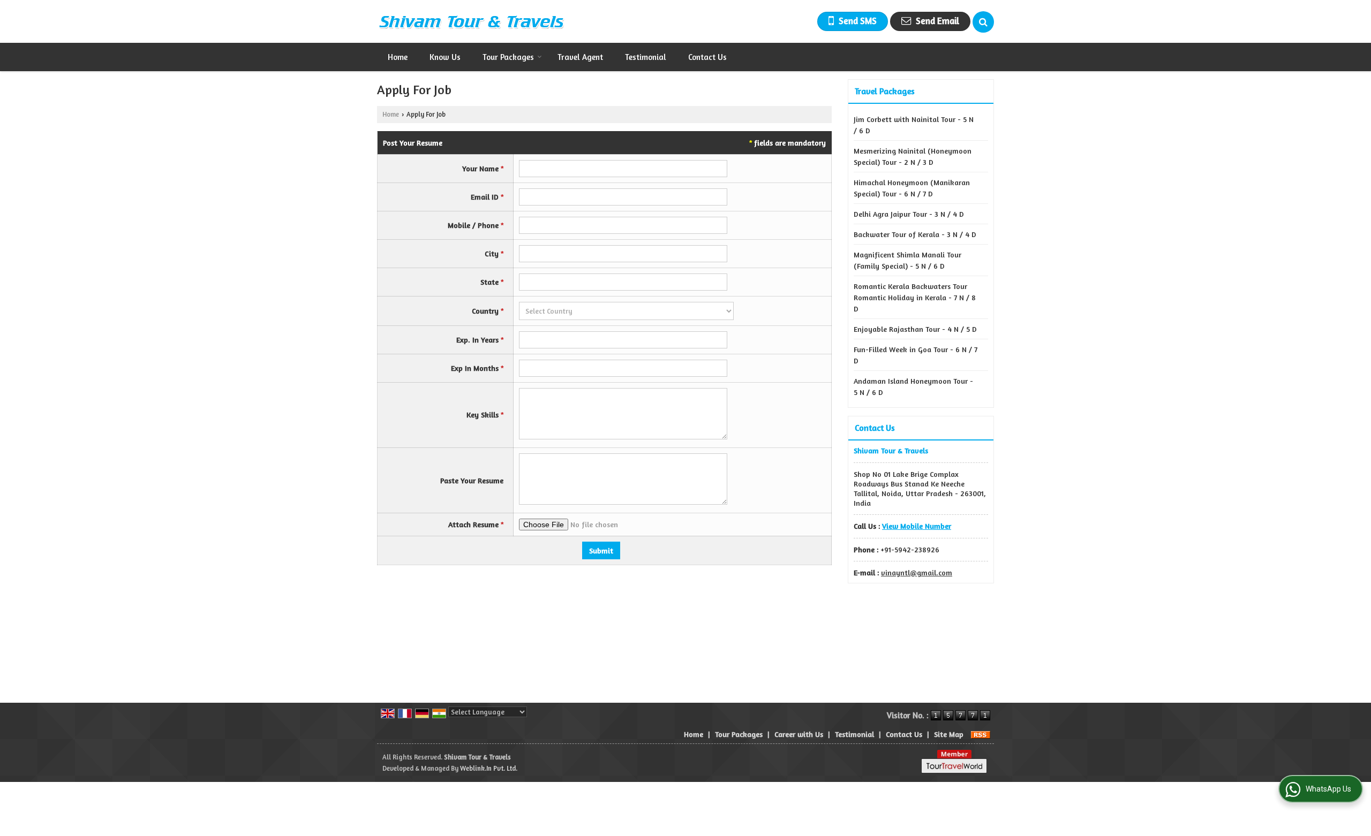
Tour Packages (508, 57)
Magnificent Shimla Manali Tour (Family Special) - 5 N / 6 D (907, 260)
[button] (916, 525)
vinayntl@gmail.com (916, 572)
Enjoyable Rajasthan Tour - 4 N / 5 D (915, 328)
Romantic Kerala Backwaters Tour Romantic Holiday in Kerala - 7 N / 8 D (915, 297)
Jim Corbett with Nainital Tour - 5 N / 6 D (914, 125)
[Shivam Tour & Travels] (471, 21)
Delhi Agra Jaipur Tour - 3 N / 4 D (909, 213)
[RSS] (980, 734)
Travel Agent (580, 57)
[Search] (983, 22)
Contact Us (707, 57)
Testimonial (645, 57)
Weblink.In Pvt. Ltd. (488, 768)
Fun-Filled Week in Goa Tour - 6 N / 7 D (915, 355)
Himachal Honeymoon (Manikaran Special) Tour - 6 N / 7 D (912, 188)
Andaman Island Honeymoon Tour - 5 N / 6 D (913, 386)
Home (398, 57)
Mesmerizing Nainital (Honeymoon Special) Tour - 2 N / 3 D (912, 156)
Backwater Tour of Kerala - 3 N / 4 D (915, 234)
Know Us (445, 57)
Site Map (948, 734)
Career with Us (798, 734)
